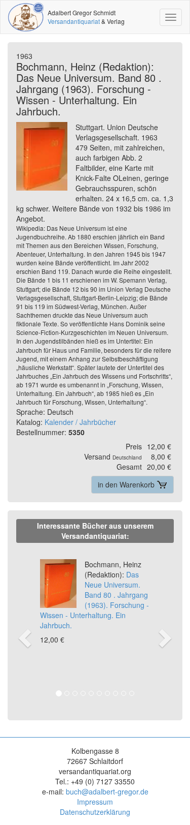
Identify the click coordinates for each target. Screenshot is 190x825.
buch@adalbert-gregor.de (107, 791)
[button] (23, 627)
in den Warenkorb (127, 484)
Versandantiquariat (74, 21)
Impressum (95, 802)
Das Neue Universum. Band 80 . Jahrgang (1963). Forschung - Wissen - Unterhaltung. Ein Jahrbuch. (94, 594)
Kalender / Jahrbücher (80, 422)
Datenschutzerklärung (95, 812)
